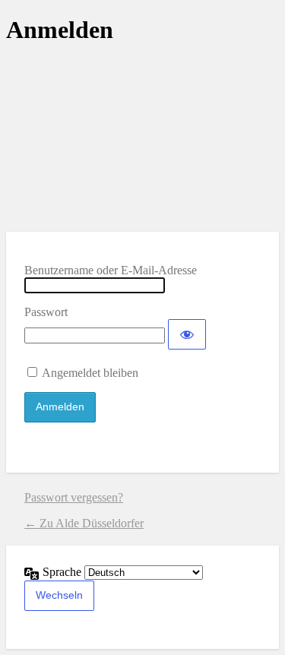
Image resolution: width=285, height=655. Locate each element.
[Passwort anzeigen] (187, 334)
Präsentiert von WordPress (143, 137)
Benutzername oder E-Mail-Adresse (110, 270)
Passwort (46, 311)
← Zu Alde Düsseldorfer (84, 523)
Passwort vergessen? (73, 497)
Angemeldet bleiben (90, 372)
